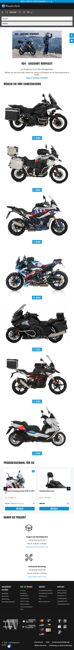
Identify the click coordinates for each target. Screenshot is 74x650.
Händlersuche (43, 596)
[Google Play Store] (28, 627)
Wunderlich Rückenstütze (46, 491)
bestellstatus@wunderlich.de (37, 547)
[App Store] (28, 621)
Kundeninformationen (45, 590)
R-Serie (37, 138)
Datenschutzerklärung (60, 642)
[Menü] (2, 12)
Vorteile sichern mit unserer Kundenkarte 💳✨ (35, 1)
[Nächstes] (68, 488)
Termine (22, 590)
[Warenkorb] (72, 12)
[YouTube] (59, 627)
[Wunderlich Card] (10, 624)
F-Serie (37, 190)
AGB (47, 642)
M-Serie (37, 297)
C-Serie (37, 453)
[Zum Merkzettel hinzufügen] (34, 503)
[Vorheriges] (5, 488)
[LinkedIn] (65, 627)
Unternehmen (24, 598)
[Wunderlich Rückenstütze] (54, 479)
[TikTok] (59, 632)
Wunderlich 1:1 (62, 596)
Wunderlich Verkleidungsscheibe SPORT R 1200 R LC (19, 492)
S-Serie (37, 242)
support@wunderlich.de (37, 577)
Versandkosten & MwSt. (46, 593)
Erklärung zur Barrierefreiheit (60, 645)
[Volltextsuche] (7, 12)
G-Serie (37, 401)
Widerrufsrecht (40, 645)
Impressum (38, 642)
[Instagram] (65, 621)
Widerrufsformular (44, 601)
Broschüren (5, 596)
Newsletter (5, 593)
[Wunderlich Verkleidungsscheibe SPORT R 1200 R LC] (20, 479)
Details (19, 508)
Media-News (5, 599)
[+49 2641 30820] (71, 35)
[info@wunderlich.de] (71, 40)
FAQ (40, 599)
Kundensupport (62, 598)
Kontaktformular (62, 601)
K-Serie (37, 349)
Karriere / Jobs (24, 601)
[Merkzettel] (19, 12)
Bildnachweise (24, 604)
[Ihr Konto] (24, 12)
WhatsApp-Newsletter (8, 602)
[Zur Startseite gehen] (11, 6)
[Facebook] (59, 621)
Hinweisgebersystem (63, 604)
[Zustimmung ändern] (9, 646)
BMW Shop (13, 12)
